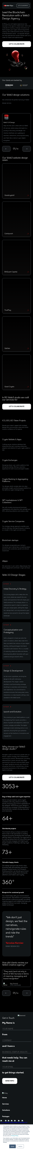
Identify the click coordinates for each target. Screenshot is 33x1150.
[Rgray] (8, 6)
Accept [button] (12, 1146)
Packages (5, 1116)
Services (5, 1104)
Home (4, 1098)
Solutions (6, 1110)
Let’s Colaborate (23, 5)
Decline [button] (20, 1146)
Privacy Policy (14, 1135)
